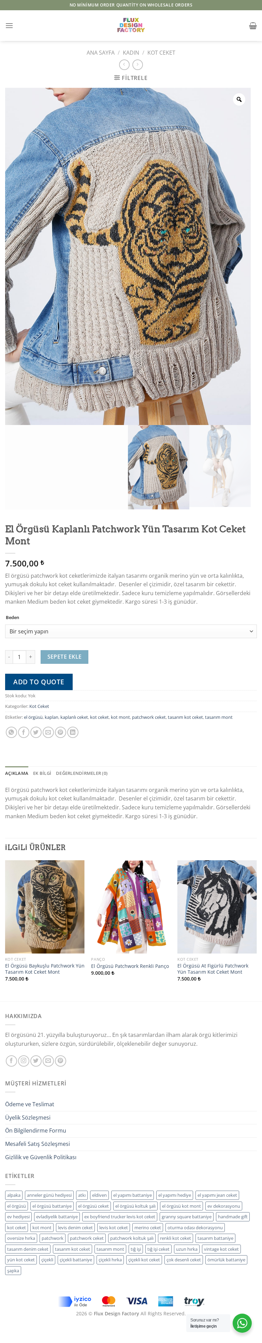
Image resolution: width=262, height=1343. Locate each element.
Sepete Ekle (64, 656)
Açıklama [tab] (16, 773)
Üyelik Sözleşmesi (27, 1117)
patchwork (52, 1238)
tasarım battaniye (215, 1238)
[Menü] (9, 25)
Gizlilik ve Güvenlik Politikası (40, 1157)
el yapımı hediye (174, 1195)
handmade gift (233, 1217)
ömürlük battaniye (226, 1260)
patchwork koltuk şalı (132, 1238)
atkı (82, 1195)
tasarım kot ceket (185, 717)
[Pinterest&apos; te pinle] (60, 732)
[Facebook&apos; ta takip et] (11, 1061)
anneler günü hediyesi (49, 1195)
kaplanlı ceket (74, 717)
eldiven (99, 1195)
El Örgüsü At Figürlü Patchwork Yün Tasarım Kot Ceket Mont (212, 969)
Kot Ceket (161, 52)
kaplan (51, 717)
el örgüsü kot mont (181, 1206)
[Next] (256, 930)
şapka (13, 1270)
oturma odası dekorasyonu (195, 1227)
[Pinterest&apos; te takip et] (60, 1061)
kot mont (120, 717)
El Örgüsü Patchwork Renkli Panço (130, 966)
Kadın (131, 52)
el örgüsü (33, 717)
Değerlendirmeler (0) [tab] (81, 773)
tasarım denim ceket (27, 1249)
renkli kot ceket (175, 1238)
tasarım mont (219, 717)
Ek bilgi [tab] (42, 773)
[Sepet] (253, 25)
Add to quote (38, 681)
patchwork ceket (149, 717)
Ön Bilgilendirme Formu (35, 1130)
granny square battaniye (187, 1217)
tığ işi (136, 1249)
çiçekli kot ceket (144, 1260)
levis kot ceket (113, 1227)
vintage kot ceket (221, 1249)
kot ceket (99, 717)
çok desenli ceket (183, 1260)
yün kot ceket (21, 1260)
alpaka (13, 1195)
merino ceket (147, 1227)
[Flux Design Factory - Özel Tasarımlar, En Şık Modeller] (131, 25)
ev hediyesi (18, 1217)
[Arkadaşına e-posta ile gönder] (48, 732)
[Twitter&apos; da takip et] (36, 1061)
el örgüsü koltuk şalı (135, 1206)
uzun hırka (187, 1249)
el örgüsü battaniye (52, 1206)
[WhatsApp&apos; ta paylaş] (11, 732)
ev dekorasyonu (223, 1206)
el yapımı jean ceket (217, 1195)
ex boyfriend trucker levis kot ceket (119, 1217)
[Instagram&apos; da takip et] (23, 1061)
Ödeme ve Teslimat (29, 1104)
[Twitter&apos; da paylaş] (36, 732)
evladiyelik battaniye (57, 1217)
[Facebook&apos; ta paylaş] (23, 732)
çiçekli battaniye (76, 1260)
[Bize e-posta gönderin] (48, 1061)
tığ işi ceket (158, 1249)
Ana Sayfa (101, 52)
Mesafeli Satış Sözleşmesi (37, 1144)
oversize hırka (21, 1238)
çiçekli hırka (110, 1260)
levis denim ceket (75, 1227)
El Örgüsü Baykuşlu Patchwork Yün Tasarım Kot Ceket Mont (45, 969)
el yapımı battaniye (132, 1195)
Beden (12, 617)
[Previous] (5, 930)
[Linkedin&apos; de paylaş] (72, 732)
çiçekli (47, 1260)
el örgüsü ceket (93, 1206)
